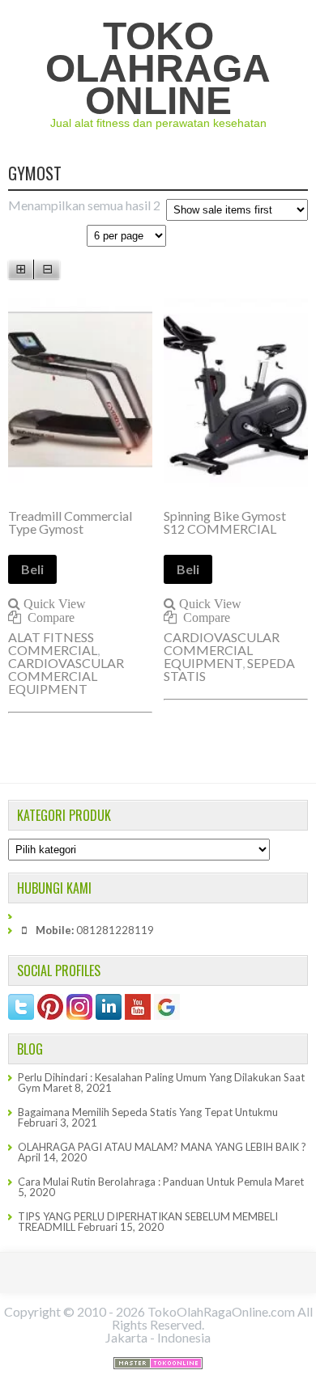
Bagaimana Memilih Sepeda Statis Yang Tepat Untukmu (148, 1112)
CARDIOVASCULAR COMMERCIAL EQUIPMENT (66, 675)
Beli (32, 569)
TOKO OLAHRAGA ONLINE (158, 68)
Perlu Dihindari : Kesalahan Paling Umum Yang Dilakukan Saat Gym (161, 1082)
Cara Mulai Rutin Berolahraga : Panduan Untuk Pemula (145, 1181)
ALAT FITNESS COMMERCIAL (52, 643)
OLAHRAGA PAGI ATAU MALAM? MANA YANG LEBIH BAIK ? (162, 1146)
